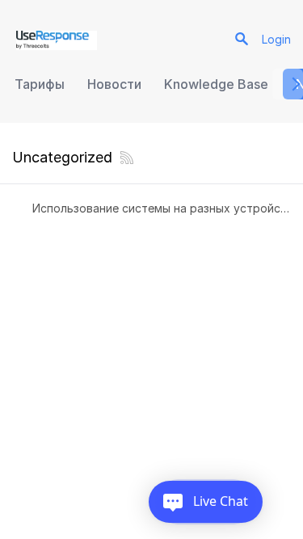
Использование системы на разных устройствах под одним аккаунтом (161, 208)
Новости (114, 84)
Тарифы (40, 84)
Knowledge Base (216, 84)
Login (276, 39)
